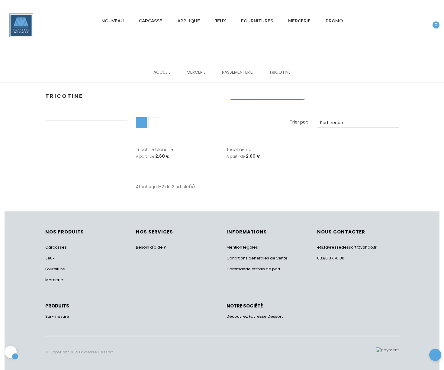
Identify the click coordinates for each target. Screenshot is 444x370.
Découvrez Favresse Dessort (255, 316)
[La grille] (141, 122)
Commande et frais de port (253, 269)
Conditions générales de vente (257, 258)
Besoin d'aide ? (151, 247)
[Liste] (153, 122)
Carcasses (56, 247)
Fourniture (55, 269)
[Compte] (417, 21)
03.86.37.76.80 (330, 258)
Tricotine (64, 96)
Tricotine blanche (154, 149)
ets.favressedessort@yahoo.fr (347, 247)
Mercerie (54, 280)
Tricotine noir (240, 149)
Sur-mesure (57, 316)
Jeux (49, 258)
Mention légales (242, 247)
